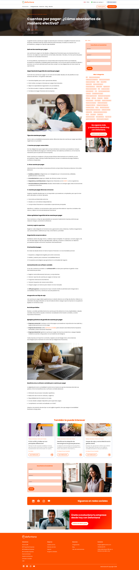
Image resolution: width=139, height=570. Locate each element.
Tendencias (100, 114)
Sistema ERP (99, 86)
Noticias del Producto (98, 84)
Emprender (100, 98)
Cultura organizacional (91, 95)
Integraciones (75, 544)
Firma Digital (97, 100)
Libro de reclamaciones (78, 549)
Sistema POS (89, 84)
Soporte (49, 549)
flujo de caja (108, 116)
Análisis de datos (105, 89)
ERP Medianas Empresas (28, 549)
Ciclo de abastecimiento (104, 91)
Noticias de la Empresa (104, 79)
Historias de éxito (51, 547)
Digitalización (107, 86)
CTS (96, 91)
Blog (73, 547)
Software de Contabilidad (92, 79)
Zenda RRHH (103, 82)
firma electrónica (100, 116)
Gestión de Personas (27, 556)
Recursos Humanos (104, 107)
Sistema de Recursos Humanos (93, 109)
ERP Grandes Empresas (28, 551)
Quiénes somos (51, 544)
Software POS (89, 112)
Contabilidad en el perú (97, 93)
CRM (23, 561)
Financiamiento (89, 100)
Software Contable (106, 109)
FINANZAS (106, 98)
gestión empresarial (90, 119)
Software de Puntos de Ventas (100, 112)
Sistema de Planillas (90, 82)
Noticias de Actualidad (94, 77)
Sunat (87, 114)
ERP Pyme (94, 98)
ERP (87, 77)
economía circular (90, 116)
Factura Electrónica (90, 86)
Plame (97, 107)
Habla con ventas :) (98, 2)
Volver (89, 40)
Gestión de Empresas (102, 102)
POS (99, 89)
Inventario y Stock (90, 107)
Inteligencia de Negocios (102, 105)
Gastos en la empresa (91, 102)
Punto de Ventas (26, 554)
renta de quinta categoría (102, 119)
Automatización (89, 91)
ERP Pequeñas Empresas (28, 547)
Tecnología (93, 114)
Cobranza (88, 93)
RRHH (98, 82)
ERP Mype (88, 98)
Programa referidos (52, 551)
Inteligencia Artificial (90, 105)
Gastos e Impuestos (106, 100)
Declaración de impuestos (104, 95)
